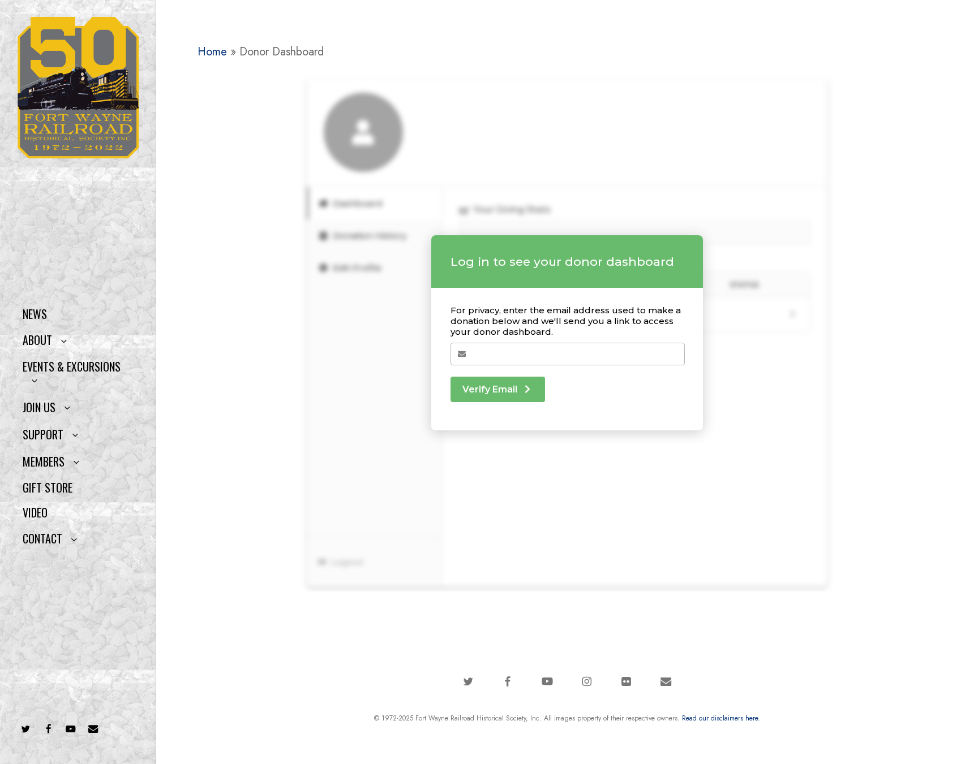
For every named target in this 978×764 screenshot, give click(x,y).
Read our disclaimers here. (721, 718)
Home (212, 52)
